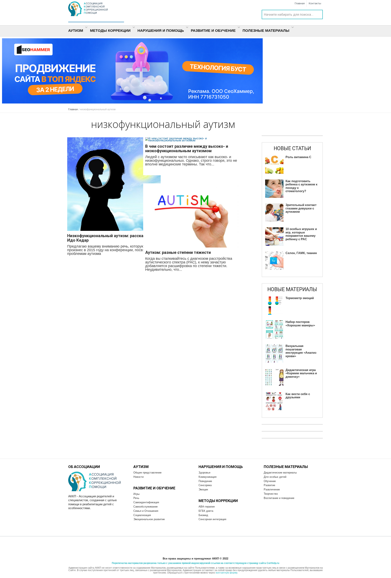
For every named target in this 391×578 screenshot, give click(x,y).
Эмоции (203, 489)
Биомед (203, 515)
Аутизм (76, 31)
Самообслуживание (145, 506)
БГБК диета (206, 510)
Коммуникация (207, 476)
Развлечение (272, 489)
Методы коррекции (111, 31)
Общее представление (147, 472)
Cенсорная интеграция (212, 519)
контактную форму (226, 572)
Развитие (269, 485)
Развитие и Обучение (214, 31)
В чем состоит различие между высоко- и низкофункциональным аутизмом (186, 148)
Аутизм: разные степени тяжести (178, 252)
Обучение (270, 481)
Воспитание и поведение (279, 498)
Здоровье (204, 472)
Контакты (315, 3)
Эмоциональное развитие (149, 519)
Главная (300, 3)
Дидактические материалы (280, 472)
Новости (138, 476)
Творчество (271, 493)
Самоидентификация (146, 502)
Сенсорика (205, 485)
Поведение (205, 481)
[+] (114, 184)
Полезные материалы (266, 31)
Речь (136, 498)
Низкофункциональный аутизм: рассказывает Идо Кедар (112, 238)
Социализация (142, 515)
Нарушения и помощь (161, 31)
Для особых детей (275, 476)
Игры (136, 493)
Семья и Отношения (145, 510)
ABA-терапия (207, 506)
